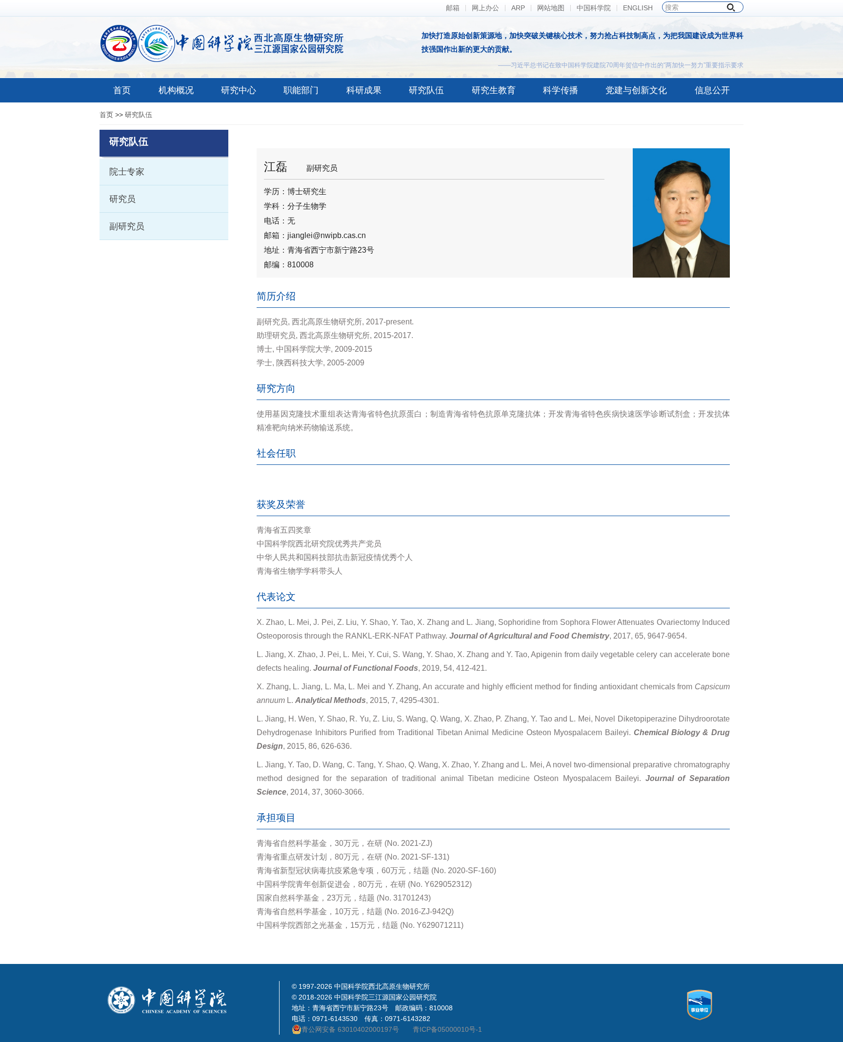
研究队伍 (138, 115)
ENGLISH (638, 8)
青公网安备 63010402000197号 (350, 1029)
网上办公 (485, 8)
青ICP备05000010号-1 (447, 1029)
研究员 (122, 199)
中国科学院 (594, 8)
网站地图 (550, 8)
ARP (518, 8)
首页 (106, 115)
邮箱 (453, 8)
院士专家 (126, 172)
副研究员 (126, 226)
